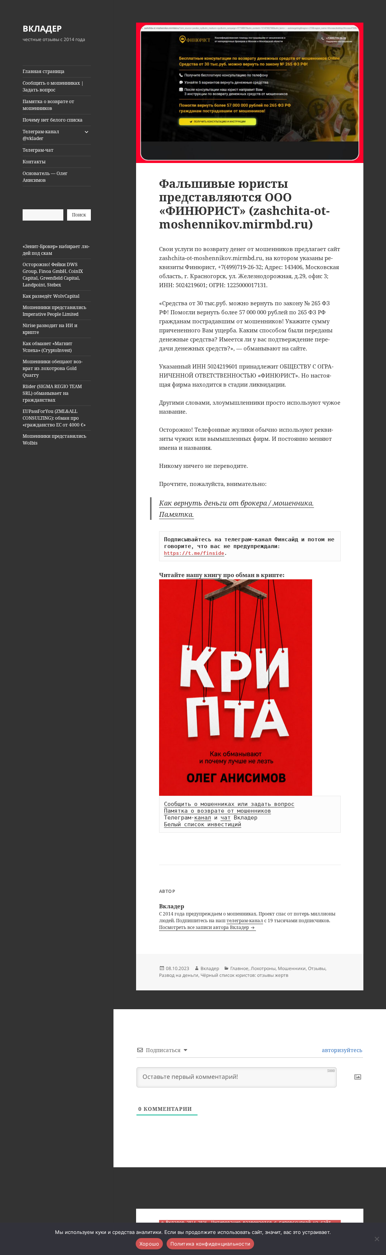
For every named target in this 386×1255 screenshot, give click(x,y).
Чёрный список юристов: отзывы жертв (244, 975)
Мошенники (292, 968)
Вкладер (210, 968)
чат (226, 818)
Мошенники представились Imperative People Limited (54, 310)
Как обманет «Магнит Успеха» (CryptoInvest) (47, 346)
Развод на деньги (178, 975)
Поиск (79, 215)
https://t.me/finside (194, 553)
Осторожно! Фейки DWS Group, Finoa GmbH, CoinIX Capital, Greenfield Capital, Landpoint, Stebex (53, 274)
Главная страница (43, 71)
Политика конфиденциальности (210, 1244)
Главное (239, 968)
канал (202, 818)
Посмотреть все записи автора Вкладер (204, 927)
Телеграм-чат (38, 150)
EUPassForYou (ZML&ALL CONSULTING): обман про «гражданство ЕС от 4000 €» (54, 418)
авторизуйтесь (341, 1050)
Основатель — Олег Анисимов (45, 176)
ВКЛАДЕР (42, 28)
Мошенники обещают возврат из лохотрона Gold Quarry (53, 368)
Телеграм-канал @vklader (41, 135)
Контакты (34, 161)
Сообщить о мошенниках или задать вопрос (229, 804)
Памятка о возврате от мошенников (48, 104)
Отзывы (316, 968)
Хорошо (149, 1244)
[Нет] (376, 1239)
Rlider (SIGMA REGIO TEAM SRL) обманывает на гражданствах (52, 393)
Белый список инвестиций (202, 824)
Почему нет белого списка (53, 120)
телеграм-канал (245, 920)
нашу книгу (204, 575)
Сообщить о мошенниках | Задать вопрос (53, 86)
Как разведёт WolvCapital (51, 296)
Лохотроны (263, 968)
